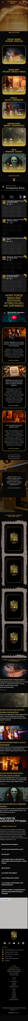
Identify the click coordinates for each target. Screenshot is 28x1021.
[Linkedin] (23, 943)
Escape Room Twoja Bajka (12, 679)
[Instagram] (9, 943)
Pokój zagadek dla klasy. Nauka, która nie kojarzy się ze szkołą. (14, 344)
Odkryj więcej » (3, 689)
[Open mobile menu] (2, 2)
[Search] (20, 2)
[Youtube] (14, 943)
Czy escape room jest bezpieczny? (14, 426)
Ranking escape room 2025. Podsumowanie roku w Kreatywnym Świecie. (14, 382)
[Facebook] (4, 943)
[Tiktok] (18, 943)
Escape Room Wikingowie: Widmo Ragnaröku (12, 711)
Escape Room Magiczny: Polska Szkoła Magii (11, 774)
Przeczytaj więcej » (14, 360)
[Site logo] (12, 2)
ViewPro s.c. (17, 1012)
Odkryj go (14, 19)
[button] (2, 16)
